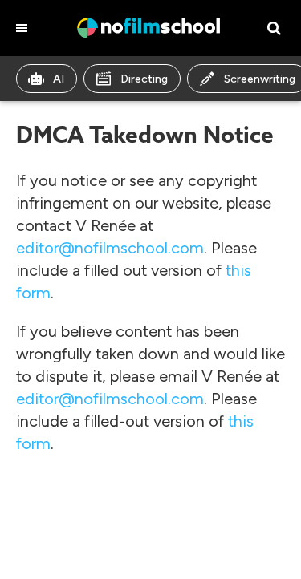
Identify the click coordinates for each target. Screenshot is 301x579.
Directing (144, 79)
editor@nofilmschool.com (110, 247)
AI (58, 79)
